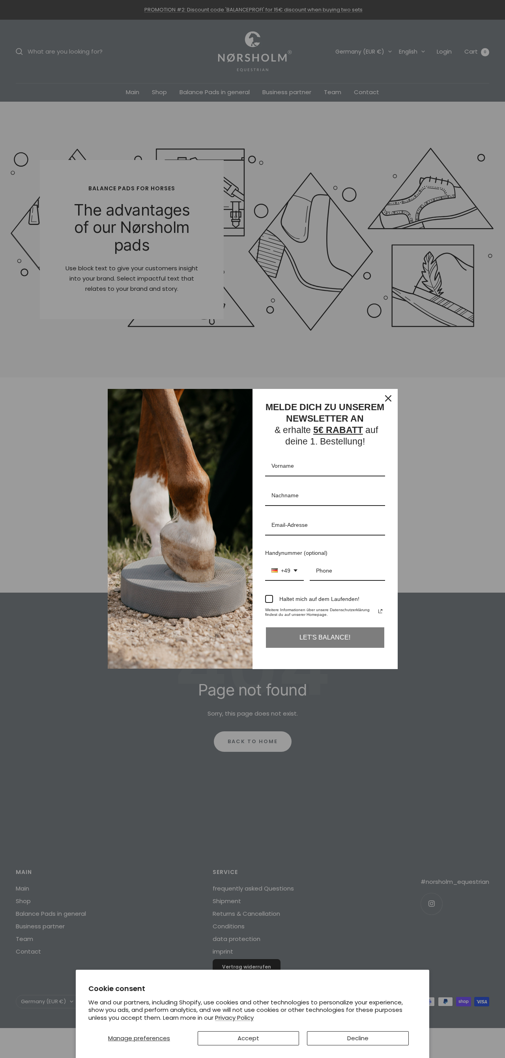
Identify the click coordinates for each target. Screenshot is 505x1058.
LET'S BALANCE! (324, 637)
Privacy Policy (234, 1017)
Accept (248, 1038)
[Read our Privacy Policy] (380, 611)
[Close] (388, 398)
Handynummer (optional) (296, 553)
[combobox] (284, 571)
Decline (357, 1038)
